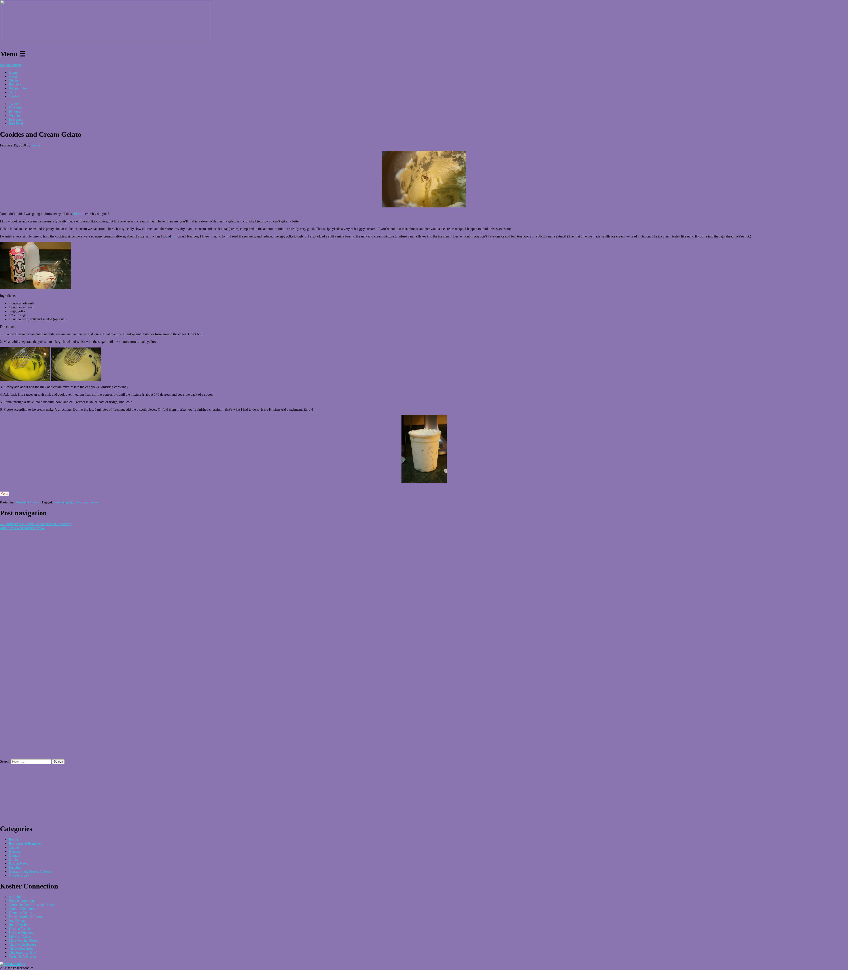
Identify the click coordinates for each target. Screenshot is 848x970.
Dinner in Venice (20, 913)
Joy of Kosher (18, 924)
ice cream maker (87, 502)
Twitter (14, 104)
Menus (13, 80)
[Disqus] (424, 585)
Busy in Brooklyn (21, 901)
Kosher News (18, 863)
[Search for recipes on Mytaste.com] (12, 964)
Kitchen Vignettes (21, 932)
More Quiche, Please (23, 940)
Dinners (33, 502)
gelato (70, 502)
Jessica (36, 145)
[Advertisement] (51, 489)
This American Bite (22, 952)
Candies (14, 847)
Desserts (20, 502)
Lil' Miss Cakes (19, 936)
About (13, 76)
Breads (14, 839)
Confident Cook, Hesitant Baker (31, 905)
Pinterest (15, 112)
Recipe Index (18, 88)
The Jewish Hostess (22, 944)
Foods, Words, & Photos (26, 917)
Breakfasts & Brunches (25, 843)
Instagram (16, 119)
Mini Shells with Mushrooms (22, 528)
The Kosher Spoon (22, 948)
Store (12, 92)
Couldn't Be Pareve (22, 909)
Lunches (15, 867)
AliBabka (15, 897)
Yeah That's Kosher (22, 956)
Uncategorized (19, 875)
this (174, 236)
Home (13, 72)
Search (4, 761)
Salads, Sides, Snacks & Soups (30, 871)
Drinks (13, 859)
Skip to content (10, 65)
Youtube (15, 116)
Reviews (15, 84)
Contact (14, 96)
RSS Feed (16, 123)
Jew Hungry (17, 921)
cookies (59, 502)
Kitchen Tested (19, 928)
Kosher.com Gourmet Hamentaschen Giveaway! (36, 524)
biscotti (79, 214)
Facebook (16, 108)
